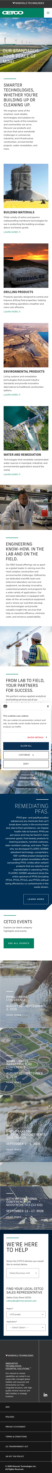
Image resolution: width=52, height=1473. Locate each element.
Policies (10, 1417)
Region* (9, 1308)
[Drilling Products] (26, 267)
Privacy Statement (16, 1426)
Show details (35, 737)
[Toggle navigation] (48, 13)
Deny (26, 764)
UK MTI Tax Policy (15, 1456)
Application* (11, 1321)
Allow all (26, 746)
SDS (8, 1407)
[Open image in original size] (28, 3)
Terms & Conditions (16, 1436)
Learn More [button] (11, 232)
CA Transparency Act (17, 1446)
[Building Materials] (26, 187)
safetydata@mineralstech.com (21, 1300)
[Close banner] (48, 706)
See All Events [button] (18, 943)
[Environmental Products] (26, 346)
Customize (24, 755)
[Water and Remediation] (26, 429)
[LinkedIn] (45, 1396)
